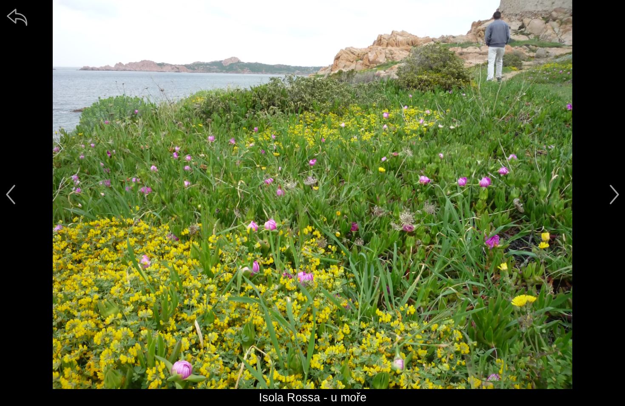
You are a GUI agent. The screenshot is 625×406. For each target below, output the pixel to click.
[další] (614, 194)
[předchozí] (10, 194)
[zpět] (17, 17)
